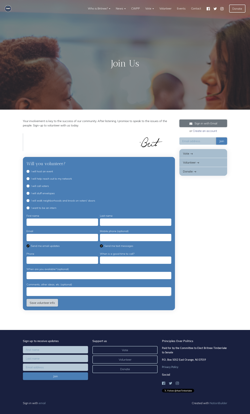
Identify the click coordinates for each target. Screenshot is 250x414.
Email (30, 231)
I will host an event (42, 171)
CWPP (135, 8)
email (42, 403)
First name (33, 215)
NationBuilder (218, 403)
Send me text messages (118, 246)
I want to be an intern (43, 208)
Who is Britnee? (98, 8)
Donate (237, 8)
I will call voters (40, 186)
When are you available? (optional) (48, 269)
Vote (148, 8)
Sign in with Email (205, 123)
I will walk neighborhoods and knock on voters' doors (63, 200)
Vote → (188, 153)
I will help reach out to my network (51, 178)
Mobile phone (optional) (114, 231)
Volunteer (165, 8)
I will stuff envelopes (43, 193)
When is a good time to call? (117, 253)
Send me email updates (45, 246)
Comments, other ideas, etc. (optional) (49, 284)
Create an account (205, 131)
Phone (30, 253)
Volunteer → (191, 162)
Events (181, 8)
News (120, 8)
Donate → (189, 171)
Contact (196, 8)
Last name (106, 215)
